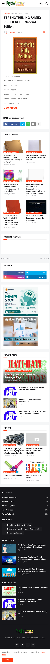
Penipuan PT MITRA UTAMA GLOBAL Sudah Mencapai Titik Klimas (32, 413)
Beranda (6, 13)
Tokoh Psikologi (25, 514)
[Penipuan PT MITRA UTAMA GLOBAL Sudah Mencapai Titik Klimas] (10, 415)
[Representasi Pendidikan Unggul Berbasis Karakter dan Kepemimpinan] (9, 560)
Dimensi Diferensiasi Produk (34, 477)
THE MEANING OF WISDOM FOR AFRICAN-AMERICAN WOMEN (36, 157)
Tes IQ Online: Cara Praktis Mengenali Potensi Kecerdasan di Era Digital (32, 546)
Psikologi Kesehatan (25, 497)
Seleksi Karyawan (25, 506)
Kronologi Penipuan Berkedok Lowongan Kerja (33, 589)
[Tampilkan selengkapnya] (38, 124)
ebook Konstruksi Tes (32, 529)
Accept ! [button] (7, 660)
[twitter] (22, 645)
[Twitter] (22, 124)
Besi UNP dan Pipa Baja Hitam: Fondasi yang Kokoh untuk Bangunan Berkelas (13, 451)
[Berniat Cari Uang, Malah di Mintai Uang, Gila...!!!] (10, 403)
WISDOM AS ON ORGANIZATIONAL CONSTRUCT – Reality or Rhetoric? (12, 158)
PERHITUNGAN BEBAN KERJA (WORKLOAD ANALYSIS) (34, 451)
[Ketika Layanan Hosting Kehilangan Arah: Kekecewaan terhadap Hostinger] (9, 572)
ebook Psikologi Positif (20, 13)
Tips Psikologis (25, 510)
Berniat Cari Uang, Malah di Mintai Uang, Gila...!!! (31, 401)
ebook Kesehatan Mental (13, 529)
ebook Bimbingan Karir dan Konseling (17, 525)
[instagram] (28, 645)
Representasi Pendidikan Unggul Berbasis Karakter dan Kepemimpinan (32, 558)
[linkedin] (33, 645)
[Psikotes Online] (20, 315)
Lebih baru (6, 258)
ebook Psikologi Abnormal (13, 533)
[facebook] (17, 645)
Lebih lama (43, 258)
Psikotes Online (25, 501)
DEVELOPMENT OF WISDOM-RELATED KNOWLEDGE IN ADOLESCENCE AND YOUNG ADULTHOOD (11, 220)
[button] (3, 4)
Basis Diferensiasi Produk (12, 475)
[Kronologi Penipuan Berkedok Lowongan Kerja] (9, 591)
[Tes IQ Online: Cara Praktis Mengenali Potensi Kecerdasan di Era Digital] (9, 548)
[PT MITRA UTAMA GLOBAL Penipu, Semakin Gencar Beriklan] (10, 391)
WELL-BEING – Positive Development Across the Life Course (35, 218)
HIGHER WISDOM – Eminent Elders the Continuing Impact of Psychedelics (11, 188)
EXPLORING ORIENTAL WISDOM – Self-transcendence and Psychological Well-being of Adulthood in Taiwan (35, 189)
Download (10, 107)
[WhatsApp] (28, 124)
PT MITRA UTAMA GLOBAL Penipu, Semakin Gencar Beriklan (32, 389)
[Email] (33, 124)
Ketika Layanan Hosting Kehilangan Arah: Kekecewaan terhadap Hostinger (32, 570)
